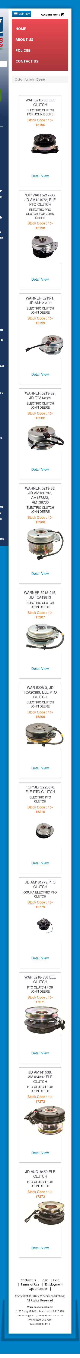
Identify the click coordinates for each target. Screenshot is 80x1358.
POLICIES (23, 50)
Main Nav (24, 14)
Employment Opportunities (46, 1286)
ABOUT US (24, 39)
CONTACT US (27, 61)
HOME (21, 28)
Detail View (40, 175)
